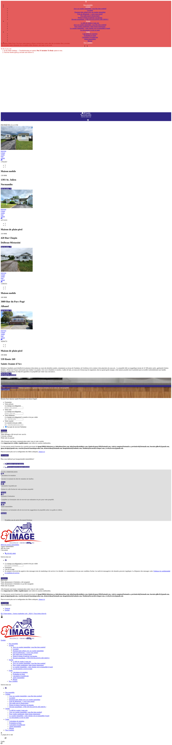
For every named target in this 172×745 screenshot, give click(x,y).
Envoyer (4, 430)
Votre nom (8, 410)
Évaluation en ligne (19, 674)
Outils (11, 670)
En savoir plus (5, 389)
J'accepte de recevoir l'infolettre (16, 427)
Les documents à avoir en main (90, 30)
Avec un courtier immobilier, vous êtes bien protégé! (29, 647)
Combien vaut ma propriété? (10, 388)
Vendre (11, 660)
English (88, 113)
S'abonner (4, 578)
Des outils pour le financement (22, 654)
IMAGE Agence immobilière (10, 545)
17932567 (4, 162)
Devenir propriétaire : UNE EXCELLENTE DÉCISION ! (31, 658)
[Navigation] (84, 113)
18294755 (4, 341)
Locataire (16, 649)
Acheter (11, 645)
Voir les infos (5, 188)
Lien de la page (9, 569)
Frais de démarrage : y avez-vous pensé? (25, 652)
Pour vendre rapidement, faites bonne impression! (28, 665)
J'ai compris (5, 455)
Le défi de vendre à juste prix (22, 661)
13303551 (4, 284)
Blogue (15, 679)
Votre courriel (9, 421)
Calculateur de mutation (20, 672)
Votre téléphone (10, 415)
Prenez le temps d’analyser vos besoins (25, 656)
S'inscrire (4, 513)
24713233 (4, 220)
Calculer (3, 492)
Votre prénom (9, 404)
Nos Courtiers (88, 43)
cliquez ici (42, 451)
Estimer (3, 503)
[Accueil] (82, 113)
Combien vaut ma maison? (15, 464)
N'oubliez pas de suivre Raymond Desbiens (18, 520)
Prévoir (3, 482)
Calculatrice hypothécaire (21, 676)
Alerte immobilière (18, 678)
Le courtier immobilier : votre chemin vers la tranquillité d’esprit (33, 667)
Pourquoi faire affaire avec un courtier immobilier (28, 651)
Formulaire (8, 402)
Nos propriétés (13, 643)
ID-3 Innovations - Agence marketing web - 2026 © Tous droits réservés (23, 613)
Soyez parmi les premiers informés (19, 467)
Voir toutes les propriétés (8, 375)
